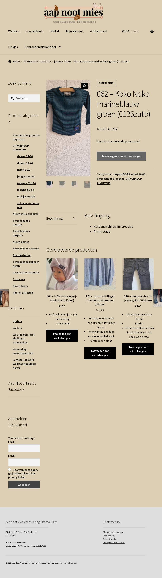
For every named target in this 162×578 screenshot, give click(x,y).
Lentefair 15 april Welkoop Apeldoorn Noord (25, 363)
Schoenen (19, 279)
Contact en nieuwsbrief (40, 47)
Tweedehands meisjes (21, 222)
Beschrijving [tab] (54, 218)
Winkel (54, 31)
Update (17, 321)
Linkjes (13, 47)
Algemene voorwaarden (113, 532)
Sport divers (20, 286)
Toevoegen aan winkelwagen (121, 156)
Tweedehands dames (26, 248)
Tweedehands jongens (110, 178)
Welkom (14, 31)
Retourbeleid (108, 535)
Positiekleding (22, 255)
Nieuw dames (21, 242)
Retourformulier (110, 539)
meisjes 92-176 (26, 196)
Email (11, 455)
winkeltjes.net (70, 563)
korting (17, 328)
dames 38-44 (25, 163)
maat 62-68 (138, 174)
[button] (84, 86)
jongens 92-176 (26, 183)
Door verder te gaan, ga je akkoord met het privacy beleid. (23, 473)
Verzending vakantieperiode (23, 351)
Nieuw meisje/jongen (26, 214)
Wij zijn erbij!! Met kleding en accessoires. (24, 338)
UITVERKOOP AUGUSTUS (37, 61)
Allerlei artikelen (23, 292)
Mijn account (74, 31)
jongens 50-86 (62, 61)
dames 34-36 (25, 156)
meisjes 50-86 (25, 189)
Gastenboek (34, 31)
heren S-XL (23, 169)
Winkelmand (98, 31)
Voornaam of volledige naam (21, 439)
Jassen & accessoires (26, 272)
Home (16, 61)
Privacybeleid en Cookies (114, 542)
